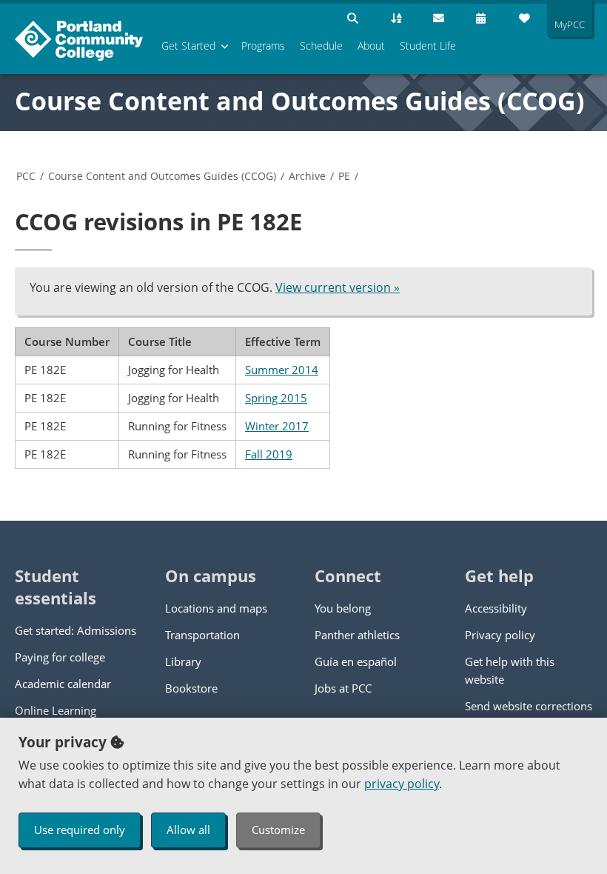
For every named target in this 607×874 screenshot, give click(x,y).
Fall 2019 (268, 454)
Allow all (188, 829)
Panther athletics (357, 634)
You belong (343, 608)
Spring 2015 (276, 397)
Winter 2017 (277, 425)
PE (344, 176)
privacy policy (401, 783)
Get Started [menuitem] (188, 46)
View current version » (337, 287)
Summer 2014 (281, 369)
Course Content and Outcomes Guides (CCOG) (300, 101)
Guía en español (356, 661)
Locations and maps (216, 608)
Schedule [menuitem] (321, 46)
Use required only (79, 829)
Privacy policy (500, 634)
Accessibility (496, 608)
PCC (26, 176)
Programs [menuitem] (263, 46)
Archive (307, 176)
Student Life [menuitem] (428, 46)
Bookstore (191, 688)
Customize (278, 829)
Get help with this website (509, 670)
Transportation (202, 634)
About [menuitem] (371, 46)
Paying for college (60, 657)
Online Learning (55, 710)
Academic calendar (63, 683)
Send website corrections (528, 705)
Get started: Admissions (75, 630)
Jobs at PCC (343, 688)
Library (183, 661)
